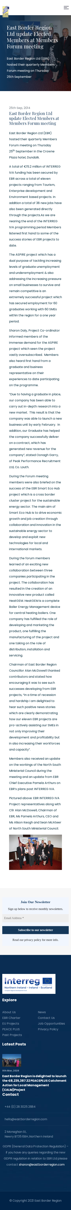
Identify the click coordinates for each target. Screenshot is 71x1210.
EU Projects (10, 1023)
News (42, 1012)
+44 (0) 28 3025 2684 (20, 1106)
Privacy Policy (48, 1029)
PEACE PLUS (11, 1029)
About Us (9, 1012)
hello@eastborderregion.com (26, 1119)
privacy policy (32, 939)
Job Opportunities (51, 1023)
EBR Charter (11, 1018)
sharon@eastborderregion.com (42, 1164)
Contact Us (46, 1018)
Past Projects (12, 1035)
